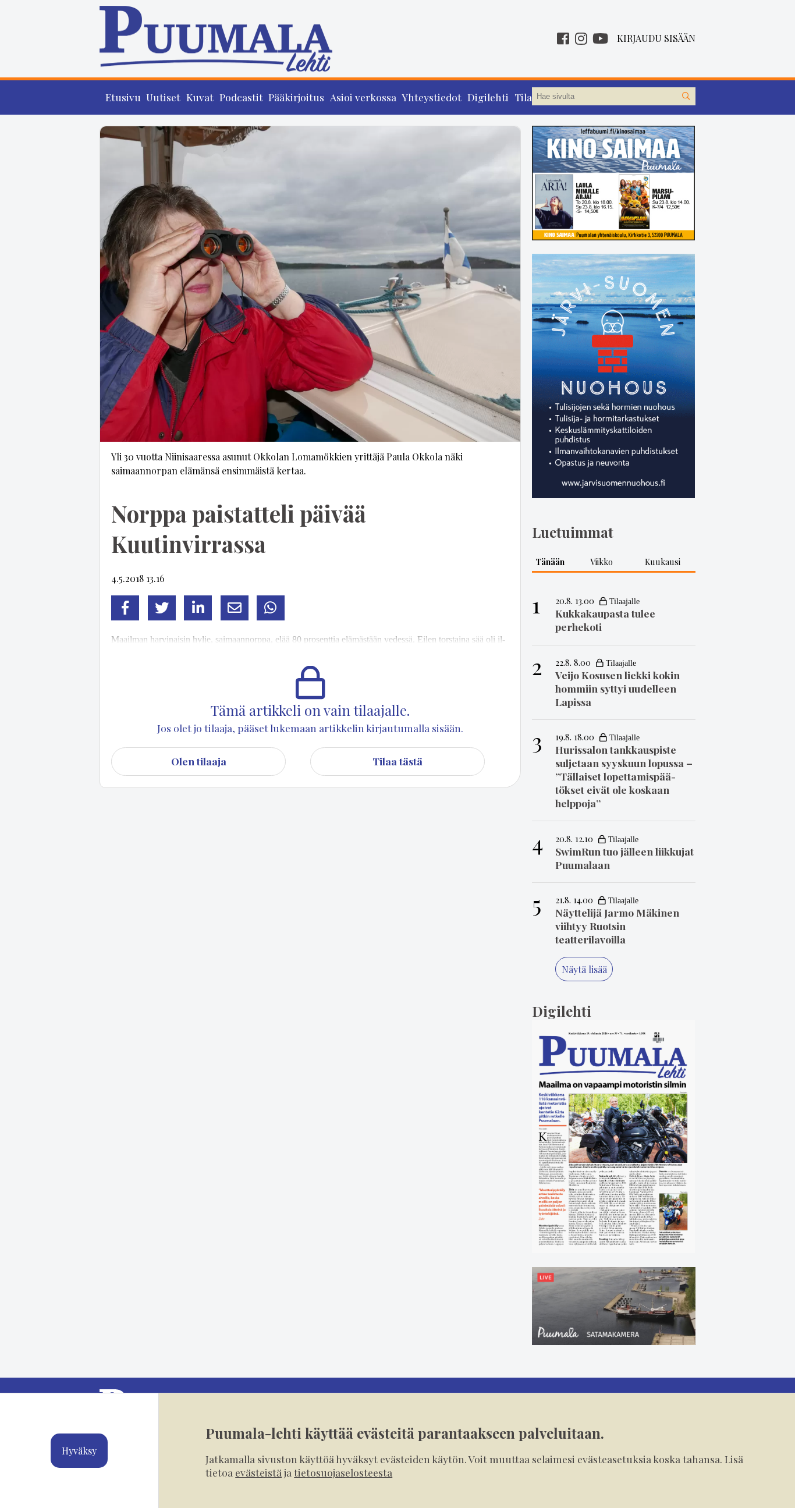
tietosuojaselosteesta (343, 1472)
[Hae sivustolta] (686, 96)
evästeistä (258, 1472)
